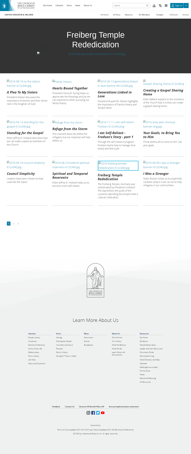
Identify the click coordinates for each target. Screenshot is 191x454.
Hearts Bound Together (70, 88)
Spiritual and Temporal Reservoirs (70, 175)
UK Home (104, 14)
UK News (116, 14)
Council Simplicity (21, 173)
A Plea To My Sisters (22, 92)
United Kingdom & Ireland (19, 15)
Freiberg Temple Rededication (110, 177)
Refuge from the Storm (69, 128)
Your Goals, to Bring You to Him (161, 134)
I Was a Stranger (156, 173)
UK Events (174, 14)
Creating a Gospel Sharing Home (163, 92)
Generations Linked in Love (115, 94)
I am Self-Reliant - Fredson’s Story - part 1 (115, 134)
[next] (23, 224)
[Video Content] (95, 54)
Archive (185, 14)
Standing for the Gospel (25, 132)
